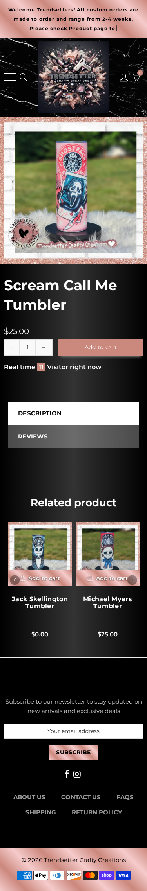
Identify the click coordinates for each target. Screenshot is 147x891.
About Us (29, 797)
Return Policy (97, 812)
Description (40, 413)
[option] (73, 190)
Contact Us (81, 797)
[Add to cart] (40, 578)
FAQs (125, 797)
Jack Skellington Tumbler (40, 603)
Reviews (33, 436)
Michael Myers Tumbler (107, 603)
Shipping (40, 812)
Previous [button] (15, 580)
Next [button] (132, 580)
